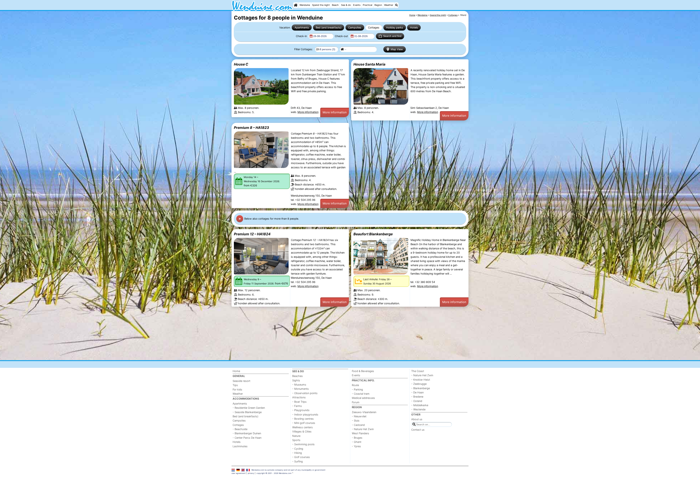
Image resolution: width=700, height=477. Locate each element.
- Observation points (305, 393)
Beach (335, 5)
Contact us (418, 429)
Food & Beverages (363, 371)
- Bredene (417, 396)
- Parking (357, 389)
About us (416, 419)
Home (236, 371)
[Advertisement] (341, 333)
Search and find (392, 36)
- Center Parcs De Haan (247, 437)
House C (241, 64)
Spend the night (321, 5)
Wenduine (305, 5)
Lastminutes (240, 446)
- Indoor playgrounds (305, 414)
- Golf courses (301, 457)
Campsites (354, 27)
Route (355, 385)
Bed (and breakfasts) (328, 27)
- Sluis (355, 420)
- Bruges (357, 437)
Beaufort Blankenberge (373, 234)
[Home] (295, 5)
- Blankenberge (420, 388)
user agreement (239, 473)
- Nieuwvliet (359, 416)
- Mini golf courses (303, 422)
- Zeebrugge (419, 383)
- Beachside (240, 429)
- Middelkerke (419, 405)
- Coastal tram (361, 393)
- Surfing (297, 461)
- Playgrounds (301, 410)
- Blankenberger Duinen (247, 433)
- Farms (297, 405)
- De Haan (417, 392)
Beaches (297, 376)
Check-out (342, 36)
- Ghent (356, 441)
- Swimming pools (303, 444)
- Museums (299, 384)
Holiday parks (394, 27)
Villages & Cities (302, 431)
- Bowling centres (303, 418)
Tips (235, 385)
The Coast (417, 371)
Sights (296, 380)
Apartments (302, 27)
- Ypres (356, 446)
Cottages (373, 27)
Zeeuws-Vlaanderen (364, 412)
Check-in (302, 36)
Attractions (299, 397)
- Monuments (300, 388)
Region (378, 5)
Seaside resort (241, 380)
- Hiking (297, 452)
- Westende (418, 409)
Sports (296, 440)
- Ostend (416, 401)
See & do (346, 5)
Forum (355, 402)
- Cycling (297, 448)
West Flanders (360, 433)
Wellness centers (302, 427)
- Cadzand (358, 424)
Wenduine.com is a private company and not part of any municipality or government (288, 470)
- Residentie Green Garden (249, 407)
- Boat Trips (299, 401)
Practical (367, 5)
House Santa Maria (369, 64)
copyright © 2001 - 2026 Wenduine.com (273, 473)
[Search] (396, 5)
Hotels (414, 27)
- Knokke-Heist (420, 379)
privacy (251, 473)
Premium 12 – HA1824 (252, 234)
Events (357, 5)
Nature (296, 435)
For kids (237, 389)
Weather (388, 5)
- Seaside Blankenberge (247, 412)
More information (308, 112)
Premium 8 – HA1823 (251, 127)
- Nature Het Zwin (363, 429)
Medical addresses (363, 397)
